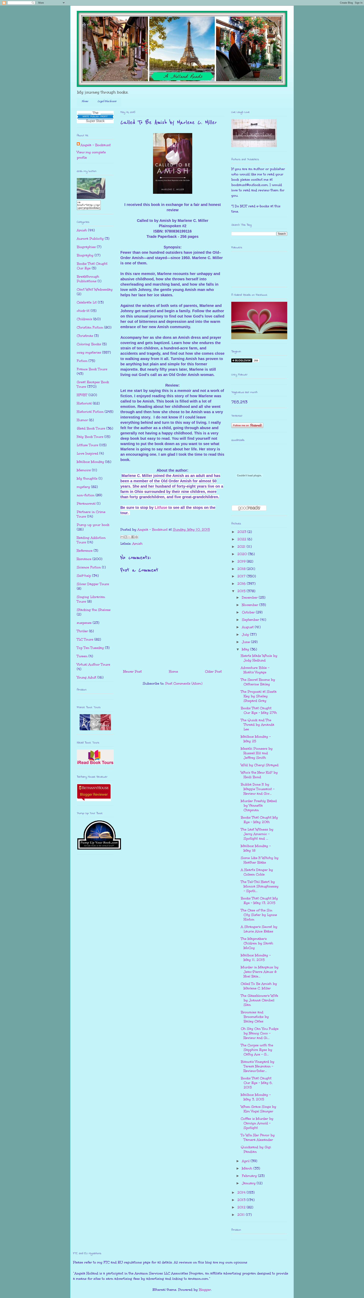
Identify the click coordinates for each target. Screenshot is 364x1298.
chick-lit (83, 310)
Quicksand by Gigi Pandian (256, 1149)
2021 (242, 546)
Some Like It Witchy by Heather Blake (259, 860)
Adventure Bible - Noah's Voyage (255, 670)
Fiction (82, 361)
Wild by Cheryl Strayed (259, 765)
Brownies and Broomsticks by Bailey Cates (255, 1017)
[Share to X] (129, 537)
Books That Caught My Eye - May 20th (259, 819)
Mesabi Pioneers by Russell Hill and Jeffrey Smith (257, 753)
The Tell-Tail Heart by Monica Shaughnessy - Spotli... (259, 886)
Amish (137, 543)
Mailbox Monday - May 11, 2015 (256, 957)
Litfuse (161, 507)
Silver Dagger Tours (93, 584)
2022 (242, 539)
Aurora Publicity (90, 238)
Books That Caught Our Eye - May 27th (259, 710)
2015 (242, 591)
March (247, 1168)
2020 (242, 554)
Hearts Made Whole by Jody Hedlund (259, 658)
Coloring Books (89, 344)
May (246, 649)
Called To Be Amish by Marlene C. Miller (259, 986)
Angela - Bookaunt (96, 145)
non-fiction (85, 495)
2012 (242, 1207)
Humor (82, 420)
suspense (84, 622)
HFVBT (82, 395)
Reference (85, 550)
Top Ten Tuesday (90, 647)
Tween (82, 656)
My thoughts (87, 478)
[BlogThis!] (126, 537)
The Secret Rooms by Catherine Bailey (258, 681)
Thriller (82, 631)
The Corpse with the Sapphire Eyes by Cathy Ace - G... (257, 1050)
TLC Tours (85, 639)
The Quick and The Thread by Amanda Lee (257, 724)
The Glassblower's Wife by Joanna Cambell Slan (259, 1000)
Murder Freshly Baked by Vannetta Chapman (259, 805)
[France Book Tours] (95, 729)
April (246, 1161)
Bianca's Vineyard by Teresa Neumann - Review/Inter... (257, 1066)
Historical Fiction (90, 411)
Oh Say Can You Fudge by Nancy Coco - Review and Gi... (259, 1033)
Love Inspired (87, 453)
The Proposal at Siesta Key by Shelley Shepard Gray (259, 696)
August (248, 627)
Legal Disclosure (106, 101)
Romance (84, 559)
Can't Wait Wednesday (95, 289)
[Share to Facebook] (133, 537)
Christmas (85, 335)
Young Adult (86, 677)
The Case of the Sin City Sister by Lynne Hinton (259, 915)
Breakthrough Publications (88, 278)
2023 (242, 532)
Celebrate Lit (87, 302)
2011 (241, 1214)
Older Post (213, 671)
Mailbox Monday (90, 461)
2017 (242, 576)
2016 (242, 583)
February (250, 1175)
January (249, 1183)
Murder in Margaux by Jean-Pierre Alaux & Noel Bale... (259, 972)
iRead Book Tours (91, 428)
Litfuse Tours (87, 445)
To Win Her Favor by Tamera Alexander (258, 1137)
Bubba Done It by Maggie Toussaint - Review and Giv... (258, 789)
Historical (84, 403)
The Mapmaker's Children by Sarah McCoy (257, 943)
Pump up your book (93, 525)
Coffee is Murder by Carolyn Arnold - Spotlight (257, 1123)
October (249, 612)
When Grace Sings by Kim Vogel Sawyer (258, 1109)
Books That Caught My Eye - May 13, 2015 (259, 900)
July (246, 634)
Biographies (86, 247)
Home (84, 101)
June (246, 642)
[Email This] (122, 537)
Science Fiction (89, 567)
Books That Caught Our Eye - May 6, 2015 (257, 1083)
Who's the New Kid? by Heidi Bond (259, 774)
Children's (84, 319)
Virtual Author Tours (93, 664)
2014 (242, 1192)
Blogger (205, 1289)
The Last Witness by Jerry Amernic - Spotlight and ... (257, 834)
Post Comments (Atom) (183, 683)
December (250, 597)
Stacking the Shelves (94, 610)
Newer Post (132, 671)
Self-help (84, 575)
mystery (83, 487)
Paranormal (86, 503)
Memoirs (84, 470)
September (251, 619)
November (250, 605)
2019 (242, 561)
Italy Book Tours (90, 436)
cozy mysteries (89, 352)
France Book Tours (92, 369)
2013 (242, 1200)
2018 (242, 569)
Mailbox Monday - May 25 (256, 738)
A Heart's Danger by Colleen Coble (257, 872)
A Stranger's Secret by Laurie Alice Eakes (259, 929)
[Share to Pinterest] (136, 537)
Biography (85, 255)
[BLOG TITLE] (91, 197)
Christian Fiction (90, 327)
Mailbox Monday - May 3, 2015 (256, 1097)
